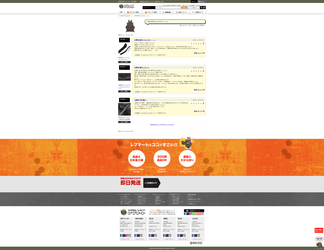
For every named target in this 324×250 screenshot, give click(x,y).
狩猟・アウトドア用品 (126, 201)
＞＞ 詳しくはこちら (124, 239)
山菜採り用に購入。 (140, 100)
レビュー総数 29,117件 (157, 1)
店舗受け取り (175, 203)
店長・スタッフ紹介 (160, 202)
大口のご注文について (177, 201)
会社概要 (157, 196)
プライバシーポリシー (194, 201)
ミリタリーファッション (126, 200)
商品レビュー (141, 203)
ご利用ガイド (192, 203)
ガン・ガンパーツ (125, 198)
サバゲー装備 (124, 196)
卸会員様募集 (175, 200)
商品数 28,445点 (144, 1)
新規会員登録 (192, 194)
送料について (185, 5)
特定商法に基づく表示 (194, 199)
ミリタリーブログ (142, 198)
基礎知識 (140, 196)
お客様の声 (158, 203)
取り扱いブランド (142, 200)
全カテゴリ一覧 (141, 201)
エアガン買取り (176, 198)
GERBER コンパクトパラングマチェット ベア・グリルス (124, 86)
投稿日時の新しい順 (155, 124)
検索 (204, 7)
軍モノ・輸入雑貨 (125, 203)
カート (202, 1)
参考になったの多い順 (168, 124)
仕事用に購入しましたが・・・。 (145, 40)
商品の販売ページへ (124, 40)
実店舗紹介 (192, 5)
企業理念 (157, 198)
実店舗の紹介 (158, 200)
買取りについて (176, 196)
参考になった (198, 53)
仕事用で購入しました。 (142, 67)
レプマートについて (159, 194)
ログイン (147, 55)
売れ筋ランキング (201, 5)
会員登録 (168, 5)
